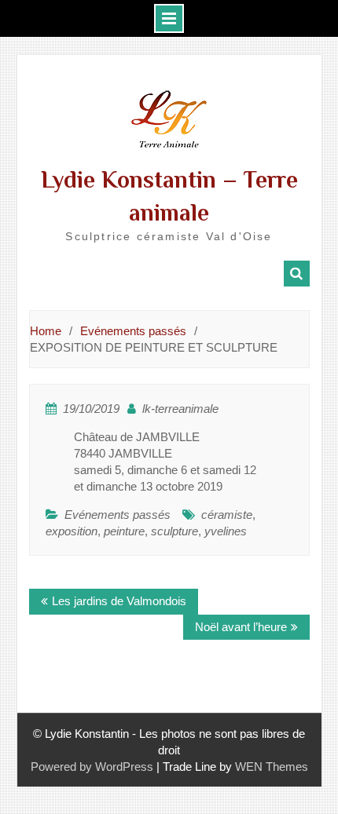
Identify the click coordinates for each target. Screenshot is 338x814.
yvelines (225, 531)
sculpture (174, 531)
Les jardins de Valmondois (119, 601)
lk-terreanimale (180, 408)
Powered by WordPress (92, 766)
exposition (71, 531)
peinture (124, 531)
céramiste (226, 514)
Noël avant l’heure (241, 626)
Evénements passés (117, 514)
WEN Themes (271, 766)
